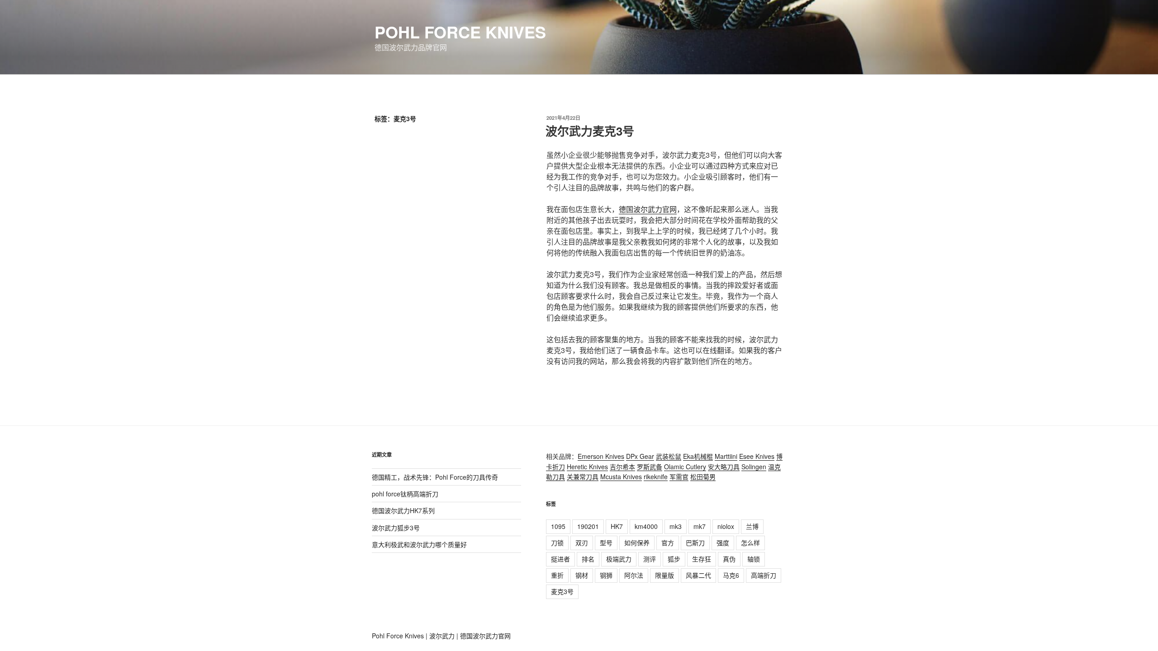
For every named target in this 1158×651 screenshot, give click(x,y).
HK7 (617, 526)
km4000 (646, 526)
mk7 (699, 526)
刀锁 (557, 542)
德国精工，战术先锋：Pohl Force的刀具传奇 (435, 476)
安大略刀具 (724, 466)
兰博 (752, 526)
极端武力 (618, 558)
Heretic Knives (587, 466)
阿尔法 (633, 575)
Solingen (753, 466)
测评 (649, 558)
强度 (723, 542)
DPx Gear (640, 456)
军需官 (678, 476)
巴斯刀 (695, 542)
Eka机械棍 (698, 456)
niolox (725, 526)
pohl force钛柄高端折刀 (405, 493)
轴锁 (753, 558)
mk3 (675, 526)
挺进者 (560, 558)
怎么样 (750, 542)
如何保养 (637, 542)
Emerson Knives (601, 456)
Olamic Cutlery (685, 466)
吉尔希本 (622, 466)
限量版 (664, 575)
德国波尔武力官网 (648, 209)
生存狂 (701, 558)
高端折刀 (763, 575)
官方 (667, 542)
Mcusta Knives (621, 476)
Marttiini (726, 456)
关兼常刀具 (582, 476)
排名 (588, 558)
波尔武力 (442, 635)
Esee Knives (756, 456)
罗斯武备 (649, 466)
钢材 (581, 575)
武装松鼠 (668, 456)
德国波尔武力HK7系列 (403, 510)
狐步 (674, 558)
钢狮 (606, 575)
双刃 (581, 542)
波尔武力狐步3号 (396, 527)
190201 (588, 526)
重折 (557, 575)
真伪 (729, 558)
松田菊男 (703, 476)
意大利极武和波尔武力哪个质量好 (419, 544)
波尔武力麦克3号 (590, 131)
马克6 (731, 575)
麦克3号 (562, 591)
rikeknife (656, 476)
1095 (558, 526)
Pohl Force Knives (460, 31)
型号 (606, 542)
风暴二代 (698, 575)
